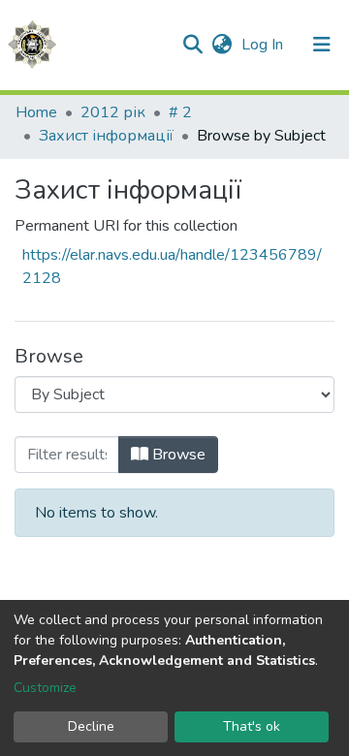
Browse (177, 454)
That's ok (251, 726)
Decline (91, 726)
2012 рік (112, 112)
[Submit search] (192, 44)
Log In (264, 44)
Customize (45, 687)
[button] (222, 44)
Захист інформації (106, 135)
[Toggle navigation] (322, 44)
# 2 (180, 112)
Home (36, 112)
